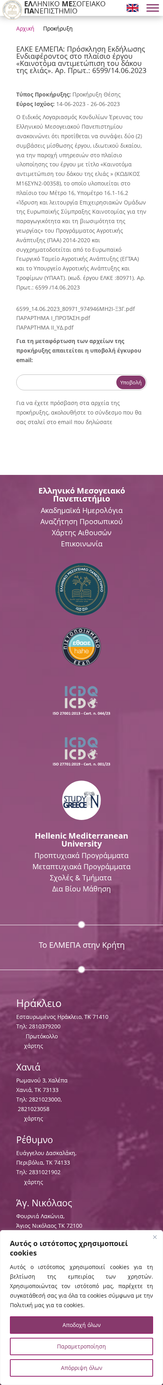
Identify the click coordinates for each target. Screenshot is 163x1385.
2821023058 (32, 1109)
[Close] (154, 1237)
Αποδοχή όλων (82, 1325)
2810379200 (45, 1026)
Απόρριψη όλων (81, 1367)
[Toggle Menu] (152, 8)
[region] (81, 1307)
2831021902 (45, 1172)
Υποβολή (131, 382)
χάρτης (33, 1045)
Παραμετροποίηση (81, 1346)
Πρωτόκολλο (42, 1036)
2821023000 (45, 1099)
